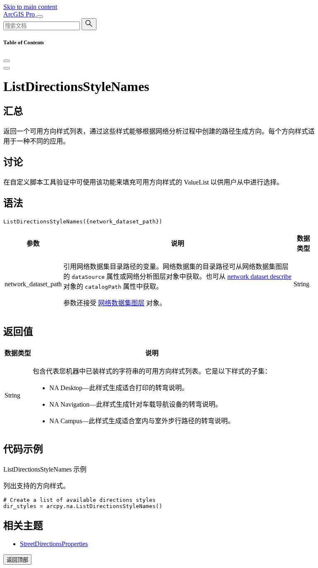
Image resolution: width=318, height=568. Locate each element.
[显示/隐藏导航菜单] (39, 16)
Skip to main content (30, 6)
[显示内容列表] (6, 68)
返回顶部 (17, 560)
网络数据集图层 (121, 303)
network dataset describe (259, 276)
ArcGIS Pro (19, 14)
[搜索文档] (89, 24)
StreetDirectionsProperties (54, 543)
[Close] (6, 61)
